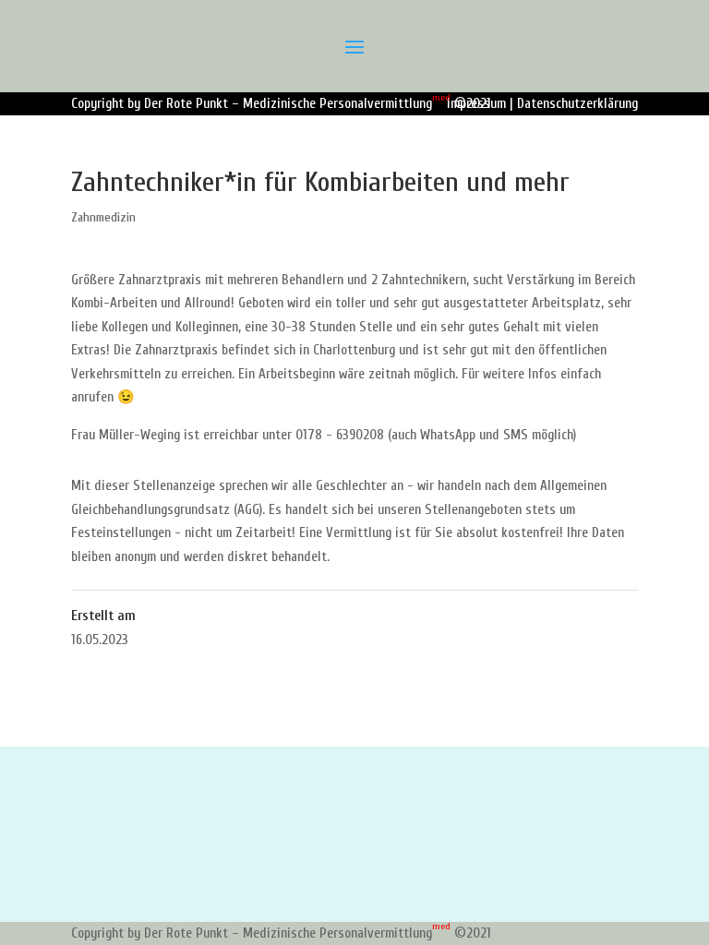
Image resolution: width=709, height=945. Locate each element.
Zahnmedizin (103, 217)
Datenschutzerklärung (577, 104)
